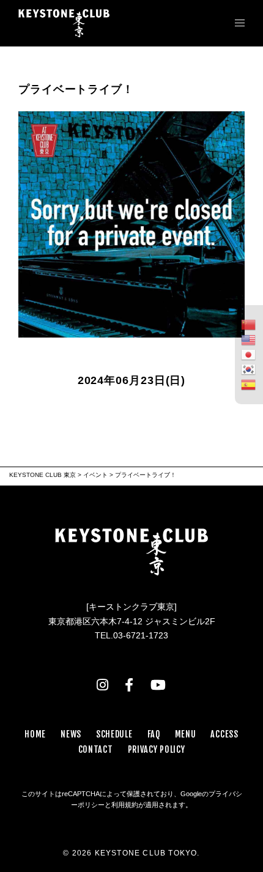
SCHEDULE (114, 734)
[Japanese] (249, 354)
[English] (249, 339)
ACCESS (224, 734)
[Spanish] (249, 384)
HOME (35, 734)
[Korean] (249, 369)
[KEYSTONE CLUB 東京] (63, 23)
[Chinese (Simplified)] (249, 324)
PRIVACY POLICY (156, 749)
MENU (185, 734)
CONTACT (95, 749)
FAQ (153, 734)
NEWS (71, 734)
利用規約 (124, 804)
